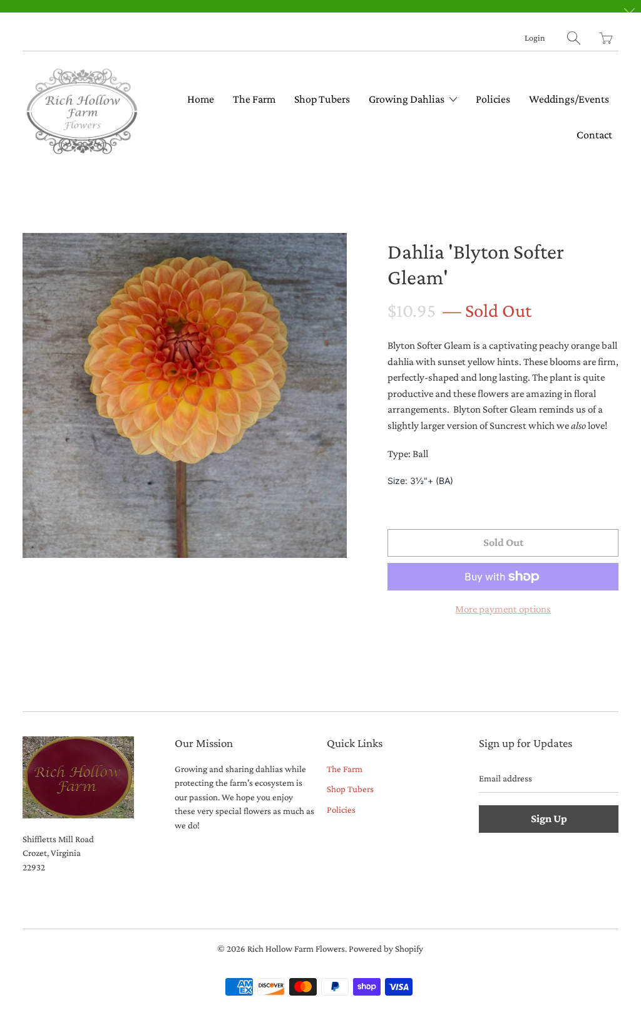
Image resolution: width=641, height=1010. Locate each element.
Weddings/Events (569, 99)
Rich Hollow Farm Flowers (296, 949)
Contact (594, 134)
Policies (493, 99)
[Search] (574, 38)
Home (200, 99)
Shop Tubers (322, 99)
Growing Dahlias (407, 99)
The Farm (254, 99)
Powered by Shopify (386, 949)
